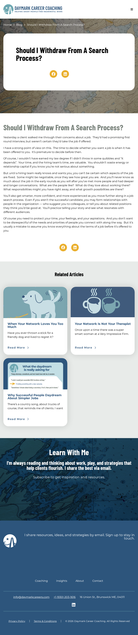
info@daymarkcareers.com (31, 597)
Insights (61, 580)
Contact (97, 580)
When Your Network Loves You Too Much (35, 325)
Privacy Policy (17, 621)
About (80, 580)
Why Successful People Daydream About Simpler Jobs (35, 396)
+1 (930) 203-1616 (65, 597)
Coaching (41, 580)
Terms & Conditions (45, 621)
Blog (19, 24)
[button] (132, 9)
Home (7, 24)
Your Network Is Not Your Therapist (103, 324)
